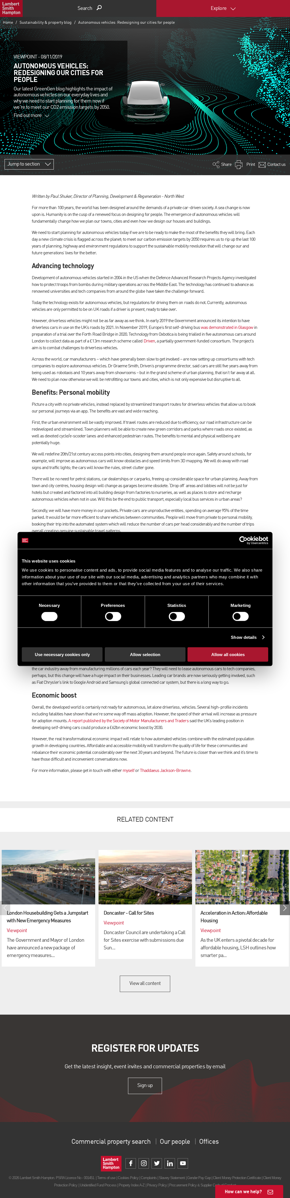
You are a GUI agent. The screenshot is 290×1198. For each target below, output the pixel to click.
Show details (244, 637)
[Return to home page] (11, 8)
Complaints (148, 1178)
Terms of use (106, 1178)
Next (285, 908)
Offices (208, 1142)
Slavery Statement (172, 1178)
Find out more (28, 115)
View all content (145, 983)
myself (128, 771)
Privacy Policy (157, 1185)
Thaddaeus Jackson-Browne (165, 771)
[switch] (113, 616)
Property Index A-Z (132, 1185)
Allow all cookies (228, 654)
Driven (149, 341)
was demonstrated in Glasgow (227, 327)
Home (8, 23)
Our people (175, 1142)
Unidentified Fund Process (98, 1185)
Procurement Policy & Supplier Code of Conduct (202, 1185)
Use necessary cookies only (62, 654)
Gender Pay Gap (199, 1178)
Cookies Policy (128, 1178)
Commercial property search (110, 1142)
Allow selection (145, 654)
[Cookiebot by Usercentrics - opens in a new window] (243, 540)
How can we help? (243, 1191)
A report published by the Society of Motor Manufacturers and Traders (128, 721)
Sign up (144, 1085)
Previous (5, 908)
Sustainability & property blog (46, 23)
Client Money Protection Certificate (237, 1178)
